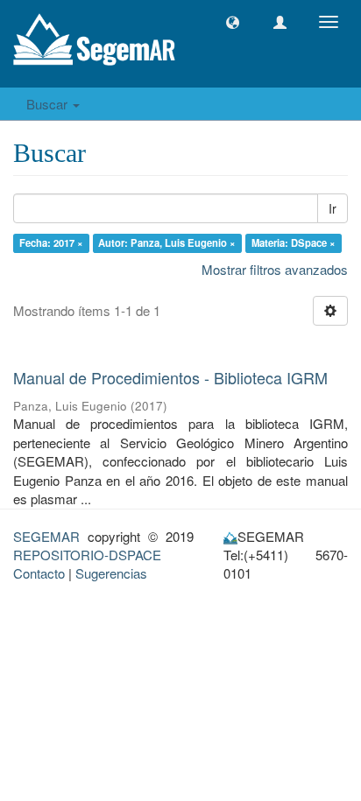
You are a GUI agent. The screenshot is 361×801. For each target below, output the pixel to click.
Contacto (39, 573)
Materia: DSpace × (293, 242)
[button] (232, 22)
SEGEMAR (46, 536)
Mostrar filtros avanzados (275, 269)
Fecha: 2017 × (51, 242)
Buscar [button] (48, 104)
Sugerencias (111, 573)
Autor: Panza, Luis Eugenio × (167, 242)
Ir (332, 208)
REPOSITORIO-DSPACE (87, 554)
